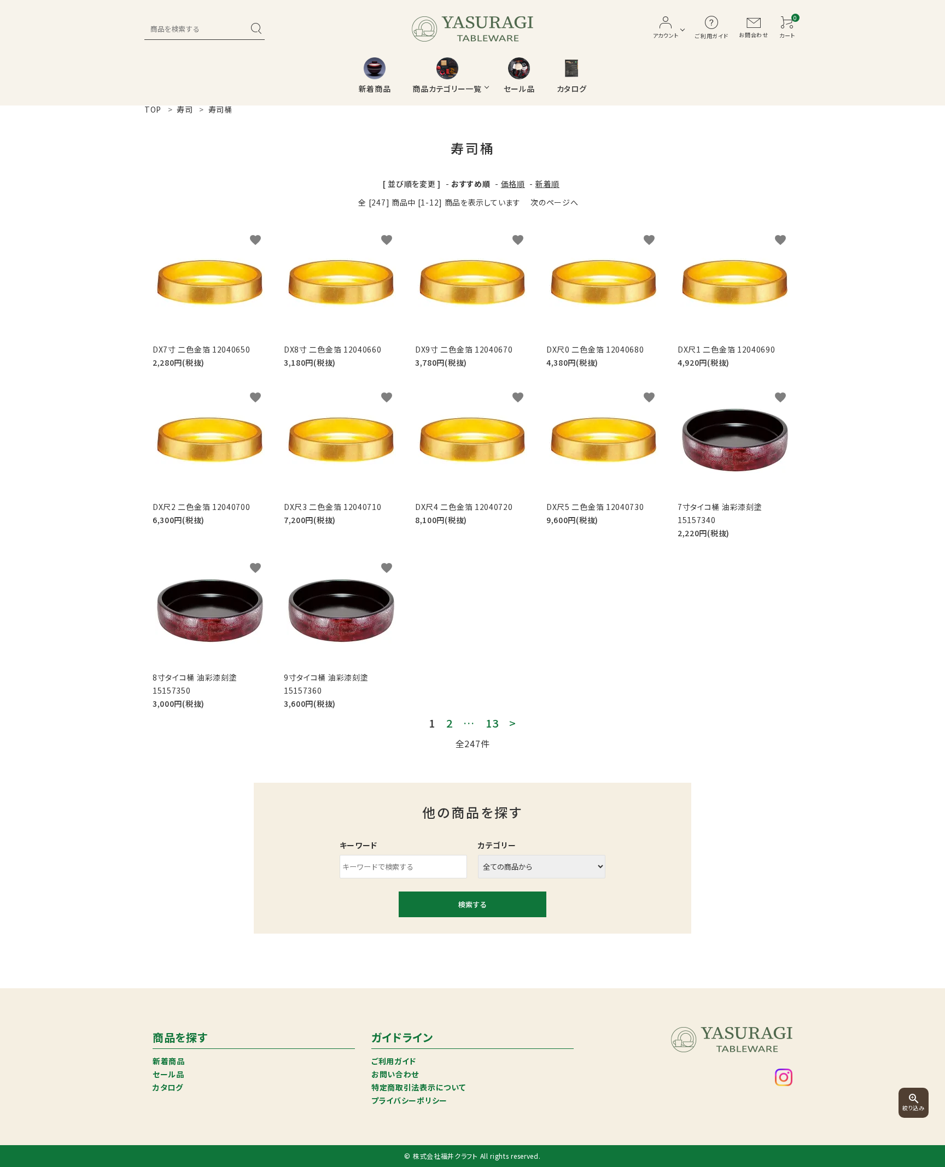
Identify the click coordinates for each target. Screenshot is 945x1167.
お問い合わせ (395, 1074)
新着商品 (169, 1060)
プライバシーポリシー (409, 1100)
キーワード (359, 845)
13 (492, 723)
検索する (472, 904)
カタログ (168, 1087)
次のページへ (554, 202)
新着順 (547, 183)
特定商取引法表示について (418, 1087)
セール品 (168, 1074)
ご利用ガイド (393, 1060)
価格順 (513, 183)
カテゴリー (497, 845)
